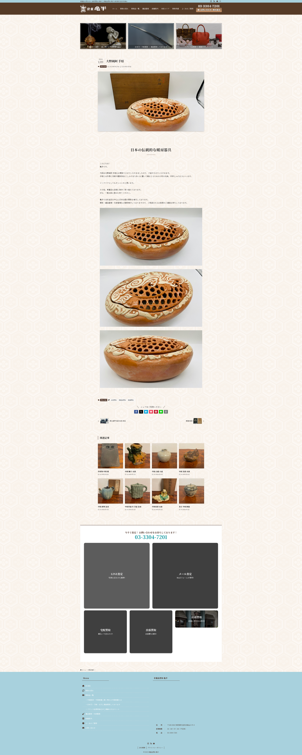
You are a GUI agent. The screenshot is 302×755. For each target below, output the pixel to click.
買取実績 (103, 66)
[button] (136, 412)
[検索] (220, 1)
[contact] (217, 1)
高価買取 (131, 400)
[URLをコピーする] (166, 412)
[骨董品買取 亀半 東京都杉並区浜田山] (93, 8)
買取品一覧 (89, 695)
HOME (88, 686)
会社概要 (142, 748)
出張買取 (114, 400)
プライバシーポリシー (155, 748)
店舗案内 (88, 718)
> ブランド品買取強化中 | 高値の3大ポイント (103, 709)
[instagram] (211, 1)
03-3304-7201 (151, 536)
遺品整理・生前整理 (92, 714)
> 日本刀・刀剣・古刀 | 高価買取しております (103, 704)
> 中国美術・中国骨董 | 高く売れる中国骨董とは (104, 700)
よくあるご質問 (91, 723)
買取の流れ (89, 690)
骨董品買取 (122, 400)
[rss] (214, 1)
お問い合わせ (90, 728)
